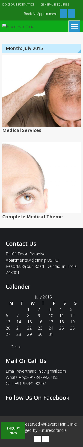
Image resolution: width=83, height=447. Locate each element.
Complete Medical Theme (32, 216)
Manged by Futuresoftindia (42, 430)
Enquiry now (13, 430)
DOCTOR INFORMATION (18, 4)
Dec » (15, 346)
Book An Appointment (40, 14)
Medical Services (21, 130)
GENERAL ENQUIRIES (55, 4)
